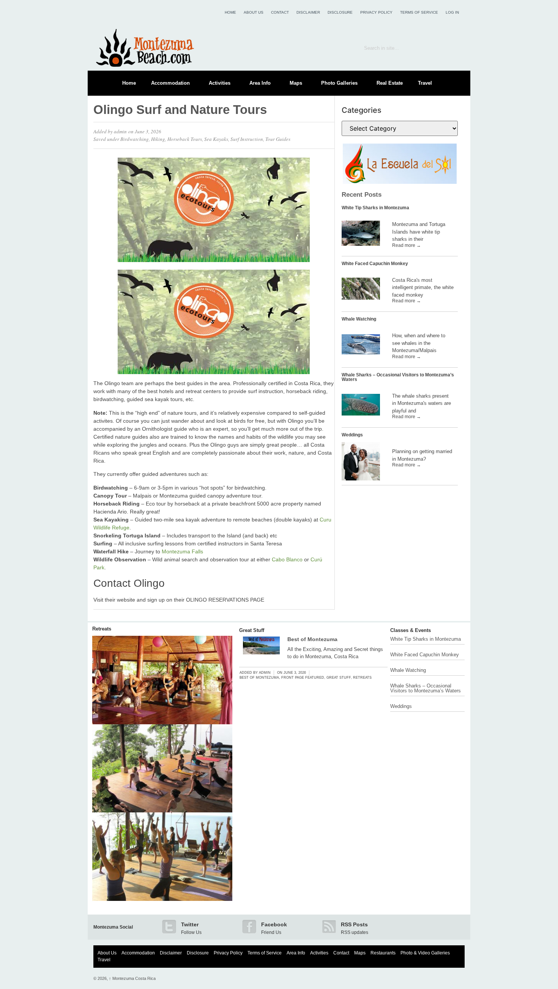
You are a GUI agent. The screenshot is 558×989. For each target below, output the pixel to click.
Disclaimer (308, 12)
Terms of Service (419, 12)
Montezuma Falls (182, 551)
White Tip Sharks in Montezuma (375, 207)
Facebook (274, 924)
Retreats (101, 629)
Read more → (406, 245)
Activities (219, 83)
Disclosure (340, 12)
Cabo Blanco (287, 559)
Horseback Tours (184, 139)
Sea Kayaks (216, 139)
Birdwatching (134, 139)
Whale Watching (359, 319)
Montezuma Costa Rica (132, 978)
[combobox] (399, 47)
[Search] (454, 47)
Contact (280, 12)
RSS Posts (354, 924)
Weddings (352, 435)
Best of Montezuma (312, 639)
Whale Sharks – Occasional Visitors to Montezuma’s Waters (398, 377)
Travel (425, 83)
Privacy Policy (376, 12)
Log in (452, 12)
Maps (296, 83)
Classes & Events (410, 630)
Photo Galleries (339, 83)
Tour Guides (277, 139)
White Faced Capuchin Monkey (375, 263)
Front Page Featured (302, 677)
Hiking (158, 139)
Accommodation (170, 83)
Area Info (260, 83)
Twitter (190, 924)
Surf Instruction (246, 139)
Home (230, 12)
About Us (253, 12)
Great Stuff (251, 630)
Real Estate (390, 83)
